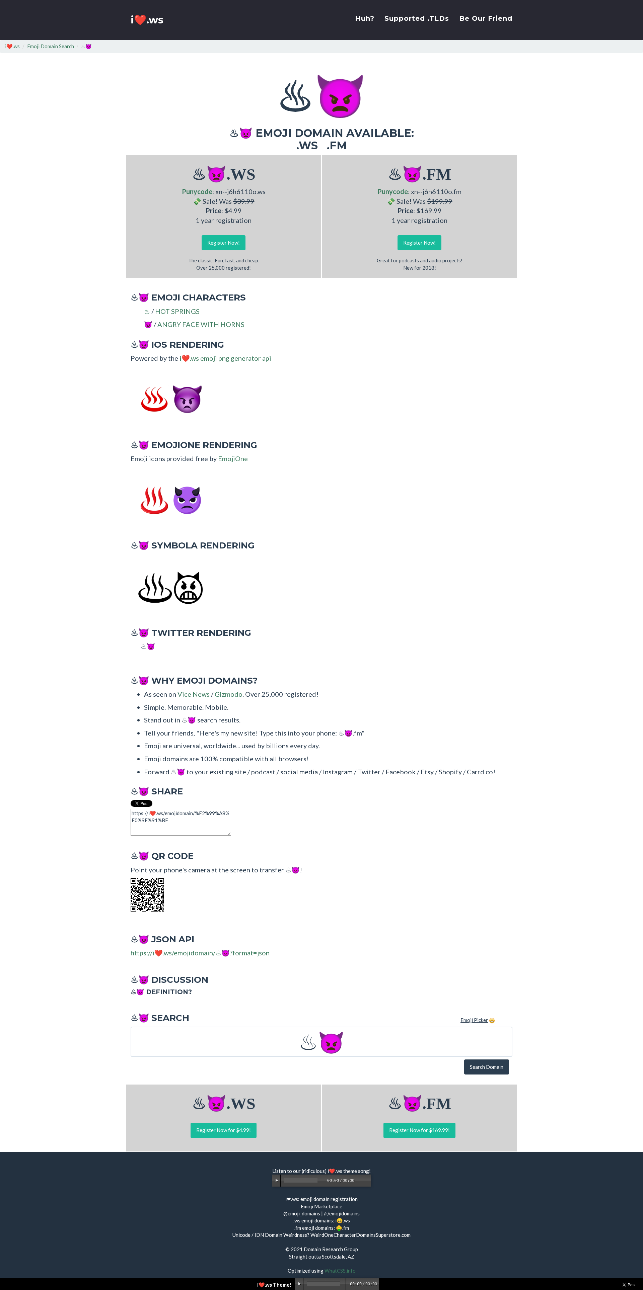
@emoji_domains (301, 1213)
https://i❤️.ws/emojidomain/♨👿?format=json (200, 953)
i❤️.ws (147, 20)
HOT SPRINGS (177, 311)
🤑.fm (342, 1228)
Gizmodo (228, 694)
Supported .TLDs (416, 18)
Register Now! (223, 243)
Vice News (193, 694)
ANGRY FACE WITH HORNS (200, 324)
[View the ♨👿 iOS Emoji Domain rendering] (167, 399)
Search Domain (486, 1067)
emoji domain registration (329, 1199)
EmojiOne (233, 458)
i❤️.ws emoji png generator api (225, 358)
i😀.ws (342, 1220)
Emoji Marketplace (321, 1206)
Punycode (197, 191)
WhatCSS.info (340, 1271)
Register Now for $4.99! (223, 1130)
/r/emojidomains (342, 1213)
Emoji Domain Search (50, 46)
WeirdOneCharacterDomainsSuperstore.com (360, 1235)
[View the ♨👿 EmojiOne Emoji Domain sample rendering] (167, 500)
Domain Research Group (331, 1249)
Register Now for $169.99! (419, 1130)
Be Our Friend (485, 18)
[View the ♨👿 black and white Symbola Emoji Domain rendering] (167, 587)
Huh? (364, 18)
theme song (356, 1171)
